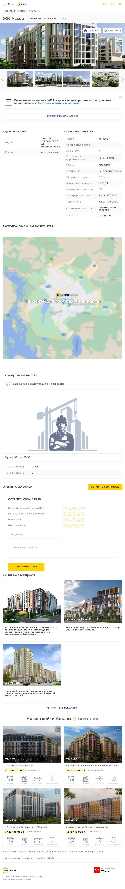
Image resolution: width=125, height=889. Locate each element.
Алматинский (49, 152)
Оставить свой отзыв (105, 487)
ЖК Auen (72, 759)
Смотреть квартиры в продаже (58, 103)
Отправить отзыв (26, 567)
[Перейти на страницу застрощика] (62, 422)
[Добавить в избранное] (57, 730)
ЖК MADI (10, 820)
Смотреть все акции (64, 708)
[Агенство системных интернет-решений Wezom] (104, 870)
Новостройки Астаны (14, 11)
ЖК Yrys (71, 820)
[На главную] (22, 4)
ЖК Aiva (10, 759)
